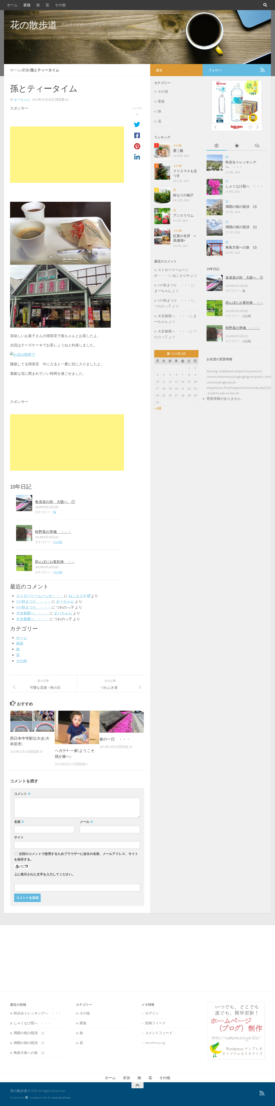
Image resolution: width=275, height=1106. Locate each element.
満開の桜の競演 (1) (241, 227)
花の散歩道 (33, 25)
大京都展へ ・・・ (32, 613)
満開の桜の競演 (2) (241, 206)
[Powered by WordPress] (26, 1097)
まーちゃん (22, 99)
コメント (22, 794)
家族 (27, 5)
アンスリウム (183, 215)
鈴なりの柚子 (183, 195)
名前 (19, 822)
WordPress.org (155, 1043)
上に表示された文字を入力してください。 (44, 874)
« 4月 (158, 408)
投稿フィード (155, 1023)
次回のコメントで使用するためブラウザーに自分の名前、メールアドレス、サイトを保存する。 (76, 856)
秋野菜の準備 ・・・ (53, 531)
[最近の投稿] (217, 146)
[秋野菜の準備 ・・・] (24, 533)
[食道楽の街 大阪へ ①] (24, 503)
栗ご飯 (178, 150)
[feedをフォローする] (262, 69)
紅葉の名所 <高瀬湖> (184, 238)
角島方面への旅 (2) (241, 247)
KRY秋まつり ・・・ (33, 601)
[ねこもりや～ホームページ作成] (236, 1058)
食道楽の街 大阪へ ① (55, 501)
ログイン (152, 1013)
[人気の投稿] (237, 146)
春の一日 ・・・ (114, 739)
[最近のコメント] (257, 146)
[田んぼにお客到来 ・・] (24, 563)
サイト (19, 837)
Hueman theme (61, 1097)
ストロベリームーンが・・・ (39, 595)
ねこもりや (77, 595)
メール (86, 822)
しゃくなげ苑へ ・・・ (244, 186)
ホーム (12, 5)
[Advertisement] (67, 154)
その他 (60, 5)
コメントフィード (159, 1033)
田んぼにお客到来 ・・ (55, 561)
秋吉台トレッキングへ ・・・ (240, 164)
